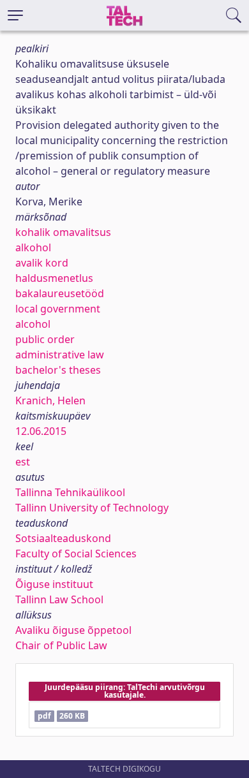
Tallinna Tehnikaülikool (70, 492)
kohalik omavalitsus (63, 232)
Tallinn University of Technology (92, 508)
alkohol (33, 247)
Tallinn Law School (59, 599)
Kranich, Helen (50, 400)
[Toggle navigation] (15, 15)
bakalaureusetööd (59, 293)
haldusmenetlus (54, 278)
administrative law (59, 355)
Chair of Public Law (61, 645)
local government (57, 309)
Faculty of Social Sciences (76, 554)
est (22, 462)
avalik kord (41, 263)
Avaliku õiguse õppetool (73, 630)
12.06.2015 (40, 431)
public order (45, 339)
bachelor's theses (58, 370)
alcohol (32, 324)
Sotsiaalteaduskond (63, 538)
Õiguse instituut (54, 584)
